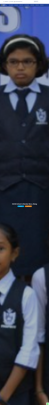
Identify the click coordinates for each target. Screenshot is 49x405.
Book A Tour (36, 1)
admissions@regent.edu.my (18, 1)
